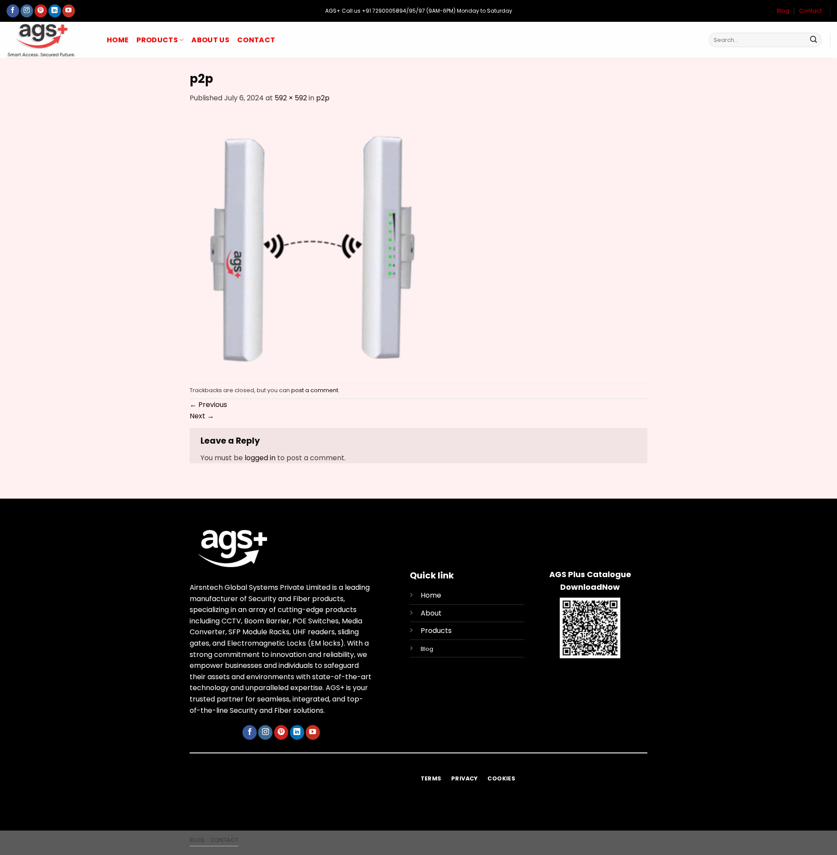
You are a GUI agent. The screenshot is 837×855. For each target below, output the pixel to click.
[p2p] (319, 243)
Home (118, 40)
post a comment (314, 390)
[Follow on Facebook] (13, 10)
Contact (810, 10)
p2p (323, 98)
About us (210, 40)
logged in (260, 458)
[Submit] (813, 40)
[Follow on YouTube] (68, 10)
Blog (783, 10)
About (431, 613)
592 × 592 (291, 98)
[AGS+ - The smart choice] (50, 40)
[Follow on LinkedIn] (54, 10)
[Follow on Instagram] (26, 10)
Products (157, 40)
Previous (208, 405)
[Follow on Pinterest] (40, 10)
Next (202, 416)
